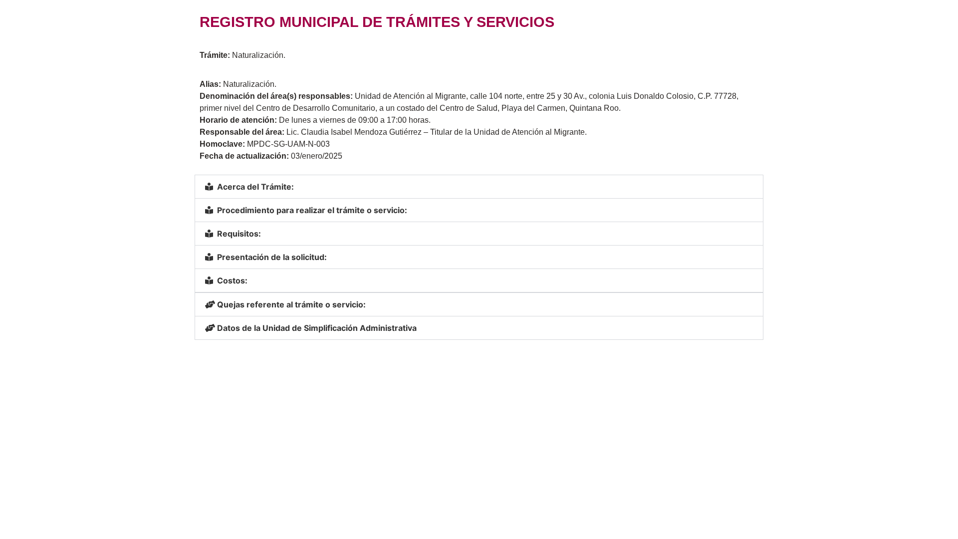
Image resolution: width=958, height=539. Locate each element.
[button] (479, 186)
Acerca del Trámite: (255, 187)
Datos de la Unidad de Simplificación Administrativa (317, 328)
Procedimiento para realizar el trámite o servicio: (312, 210)
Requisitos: (239, 234)
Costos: (232, 280)
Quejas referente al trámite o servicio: (291, 304)
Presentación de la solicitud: (272, 257)
